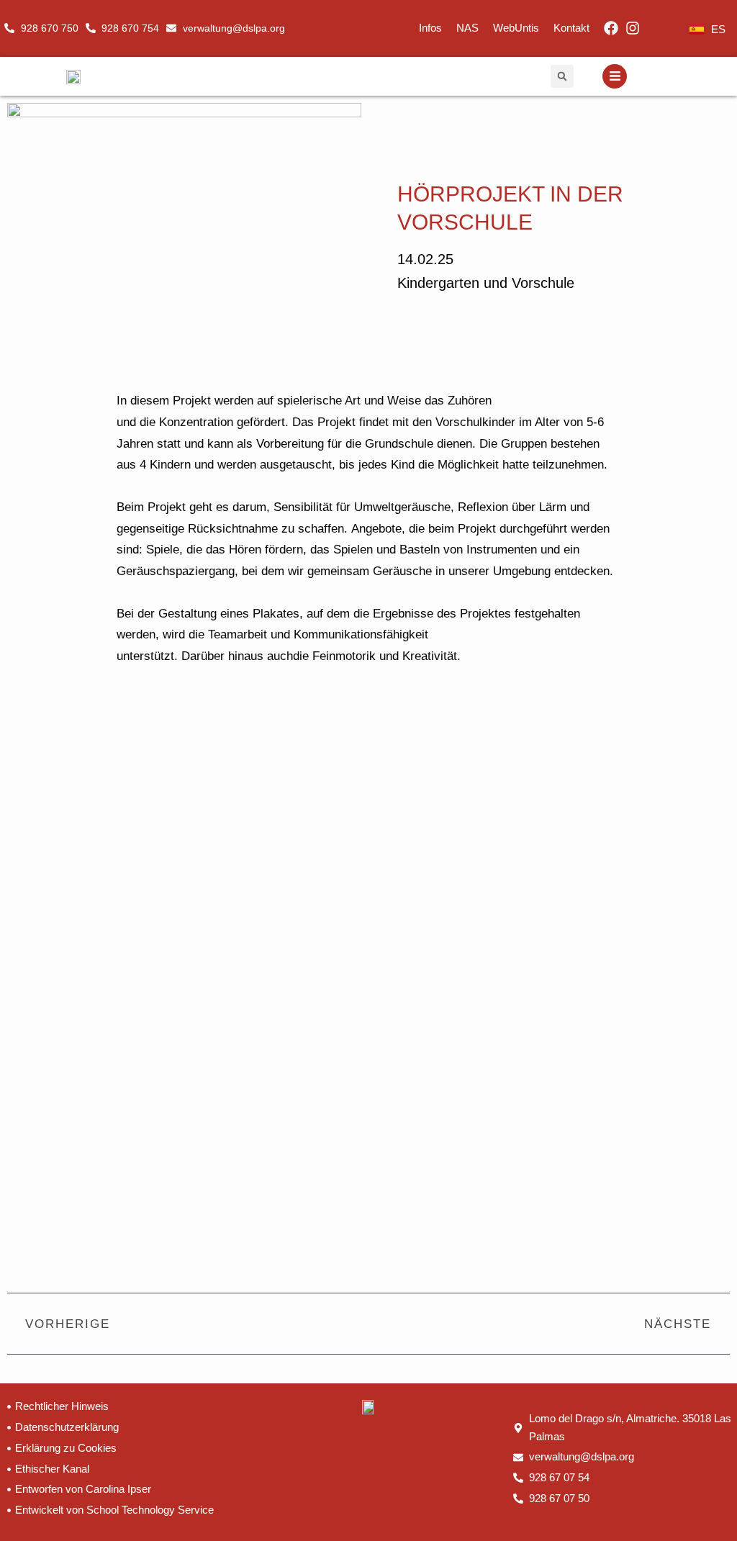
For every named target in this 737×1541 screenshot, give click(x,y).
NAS (467, 28)
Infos (430, 28)
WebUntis (516, 28)
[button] (562, 76)
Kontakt (571, 28)
